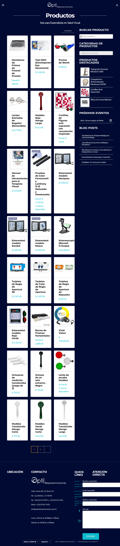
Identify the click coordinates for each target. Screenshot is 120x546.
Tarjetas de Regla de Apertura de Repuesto (64, 288)
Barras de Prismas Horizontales (41, 333)
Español (44, 542)
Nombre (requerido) (89, 481)
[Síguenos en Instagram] (79, 521)
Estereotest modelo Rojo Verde (17, 334)
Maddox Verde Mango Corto (40, 428)
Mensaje (85, 509)
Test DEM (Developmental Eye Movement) (41, 64)
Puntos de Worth (64, 61)
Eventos (78, 491)
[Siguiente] (47, 449)
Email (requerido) (88, 490)
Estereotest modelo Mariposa (64, 176)
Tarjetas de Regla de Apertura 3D (17, 286)
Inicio (77, 481)
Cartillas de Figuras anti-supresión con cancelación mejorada (64, 124)
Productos (79, 487)
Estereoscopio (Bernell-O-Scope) (64, 243)
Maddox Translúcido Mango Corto (17, 428)
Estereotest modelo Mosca (41, 243)
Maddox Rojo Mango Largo (40, 119)
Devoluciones (79, 504)
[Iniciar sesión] (117, 5)
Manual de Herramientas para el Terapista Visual (17, 180)
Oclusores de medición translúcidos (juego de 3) (17, 382)
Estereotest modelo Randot (17, 243)
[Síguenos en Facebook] (79, 511)
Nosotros (79, 484)
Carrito (78, 501)
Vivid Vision (62, 331)
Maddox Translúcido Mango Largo (64, 428)
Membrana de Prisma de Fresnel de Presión (17, 68)
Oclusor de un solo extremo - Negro (40, 380)
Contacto (79, 494)
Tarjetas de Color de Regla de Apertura (40, 286)
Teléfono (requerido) (89, 500)
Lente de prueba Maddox (64, 378)
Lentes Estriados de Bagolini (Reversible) (17, 120)
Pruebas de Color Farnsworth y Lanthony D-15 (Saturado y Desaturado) (41, 184)
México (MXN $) (30, 542)
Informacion (79, 497)
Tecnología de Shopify (88, 541)
